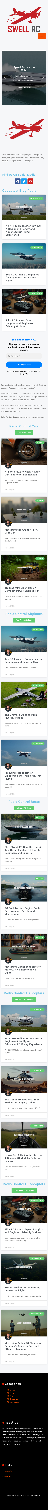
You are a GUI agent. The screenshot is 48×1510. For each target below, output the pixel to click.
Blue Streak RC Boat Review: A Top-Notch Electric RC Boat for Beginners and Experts (23, 850)
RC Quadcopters (13, 1402)
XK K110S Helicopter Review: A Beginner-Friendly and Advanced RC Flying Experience (23, 230)
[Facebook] (18, 181)
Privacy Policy (7, 1471)
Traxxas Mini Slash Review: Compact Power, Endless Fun (22, 589)
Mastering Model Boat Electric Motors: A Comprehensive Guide (23, 969)
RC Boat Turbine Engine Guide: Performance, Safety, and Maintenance (23, 911)
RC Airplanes (11, 1390)
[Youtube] (30, 181)
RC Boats (10, 1393)
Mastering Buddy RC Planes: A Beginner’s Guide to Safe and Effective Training (23, 1346)
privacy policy (32, 371)
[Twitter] (24, 181)
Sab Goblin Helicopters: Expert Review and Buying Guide (23, 1101)
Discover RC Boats (24, 87)
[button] (4, 77)
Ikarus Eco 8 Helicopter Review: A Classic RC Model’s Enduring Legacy (24, 1158)
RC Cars (10, 1396)
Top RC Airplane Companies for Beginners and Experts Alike (22, 277)
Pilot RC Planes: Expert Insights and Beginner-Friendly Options (20, 323)
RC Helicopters (12, 1399)
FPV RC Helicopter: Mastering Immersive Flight (22, 1289)
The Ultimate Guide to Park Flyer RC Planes (21, 716)
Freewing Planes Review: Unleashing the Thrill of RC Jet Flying (23, 775)
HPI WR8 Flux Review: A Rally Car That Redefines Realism (22, 473)
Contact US (6, 1477)
